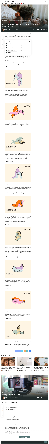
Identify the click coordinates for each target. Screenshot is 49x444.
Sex (13, 358)
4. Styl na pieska (22, 45)
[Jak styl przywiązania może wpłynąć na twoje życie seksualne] (41, 361)
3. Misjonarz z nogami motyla (11, 45)
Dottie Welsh (8, 29)
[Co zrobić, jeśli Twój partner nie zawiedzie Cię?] (24, 361)
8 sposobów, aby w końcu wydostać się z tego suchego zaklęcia (8, 367)
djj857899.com (8, 1)
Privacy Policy (13, 442)
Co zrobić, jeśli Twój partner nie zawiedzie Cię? (23, 367)
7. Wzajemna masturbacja (11, 50)
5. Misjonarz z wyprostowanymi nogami (11, 48)
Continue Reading (24, 437)
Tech (2, 392)
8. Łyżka (21, 50)
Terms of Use (19, 442)
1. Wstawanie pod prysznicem (11, 43)
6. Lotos (21, 47)
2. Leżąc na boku (22, 43)
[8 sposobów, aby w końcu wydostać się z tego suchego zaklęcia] (8, 361)
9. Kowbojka (9, 52)
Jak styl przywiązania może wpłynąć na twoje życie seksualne (41, 367)
